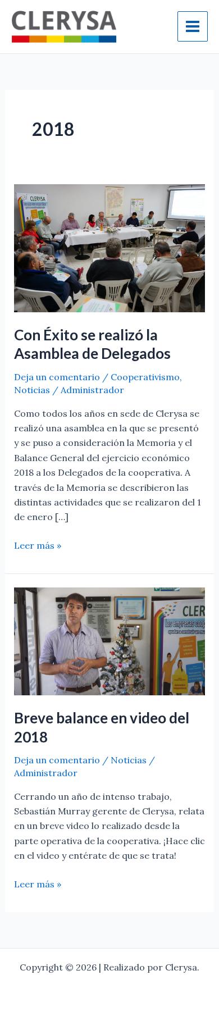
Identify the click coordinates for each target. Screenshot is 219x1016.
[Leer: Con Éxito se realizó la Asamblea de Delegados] (110, 247)
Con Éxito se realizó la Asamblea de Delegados (92, 344)
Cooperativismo (145, 376)
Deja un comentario (57, 376)
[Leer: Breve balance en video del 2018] (110, 640)
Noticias (32, 389)
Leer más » (37, 544)
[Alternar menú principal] (192, 26)
